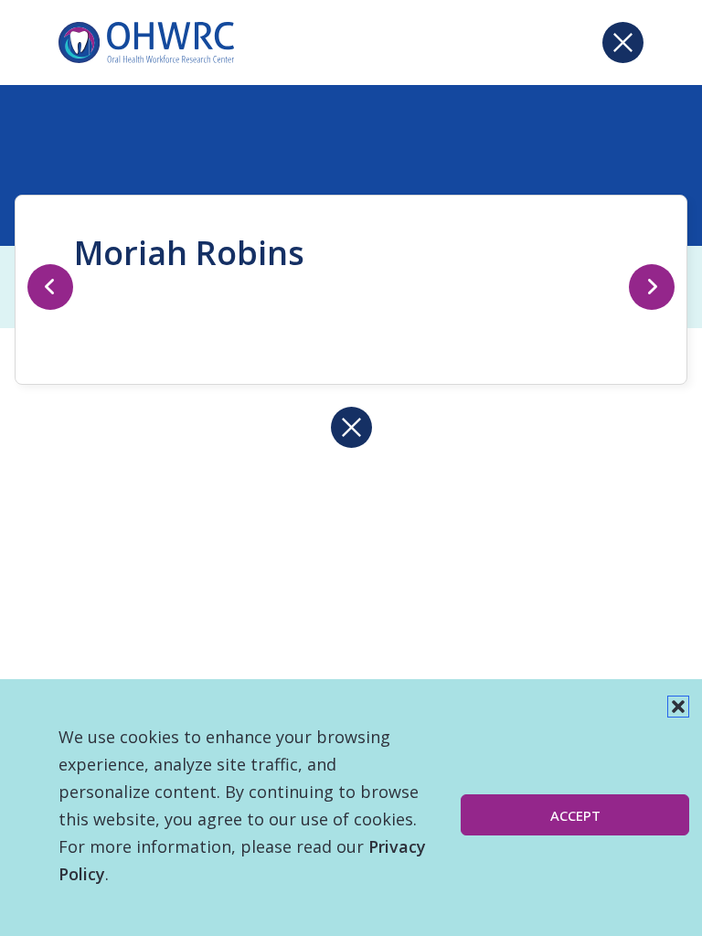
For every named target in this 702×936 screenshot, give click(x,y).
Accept (575, 815)
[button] (678, 706)
